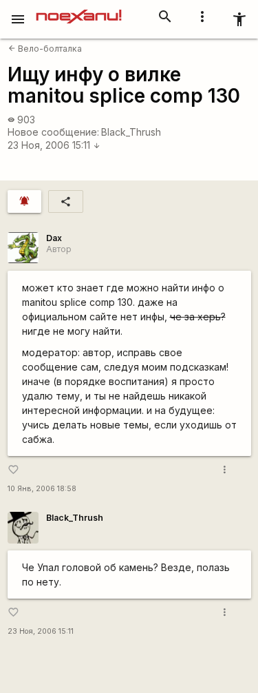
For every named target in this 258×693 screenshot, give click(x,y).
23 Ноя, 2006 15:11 (54, 145)
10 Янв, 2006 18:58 (42, 488)
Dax (54, 238)
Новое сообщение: (53, 132)
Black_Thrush (131, 132)
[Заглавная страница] (78, 9)
